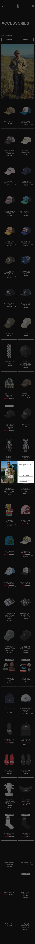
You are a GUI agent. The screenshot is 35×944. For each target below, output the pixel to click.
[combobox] (20, 471)
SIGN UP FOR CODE (26, 475)
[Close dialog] (33, 462)
